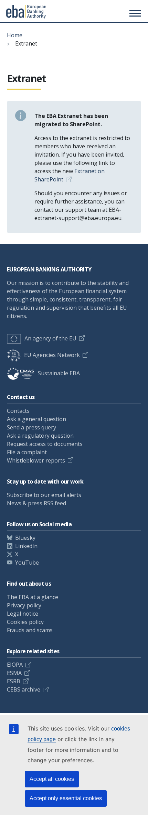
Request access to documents (45, 444)
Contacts (18, 411)
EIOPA (15, 664)
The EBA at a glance (32, 597)
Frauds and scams (30, 630)
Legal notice (22, 613)
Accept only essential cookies (66, 798)
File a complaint (27, 452)
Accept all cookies (52, 779)
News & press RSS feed (36, 503)
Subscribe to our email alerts (44, 495)
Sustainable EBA (59, 373)
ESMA (14, 673)
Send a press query (31, 427)
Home (14, 35)
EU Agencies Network (52, 355)
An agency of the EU (50, 338)
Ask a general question (36, 419)
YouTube (27, 562)
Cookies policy (25, 622)
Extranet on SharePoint (69, 175)
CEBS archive (23, 689)
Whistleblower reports (36, 460)
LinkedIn (26, 546)
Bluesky (25, 537)
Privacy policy (24, 605)
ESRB (13, 681)
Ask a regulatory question (40, 435)
